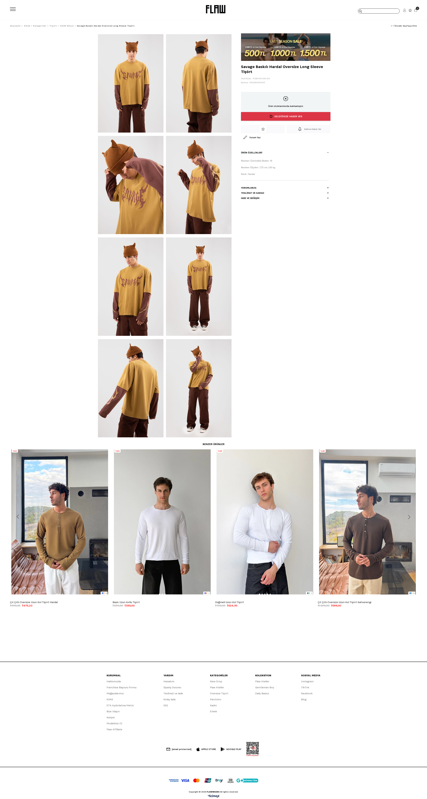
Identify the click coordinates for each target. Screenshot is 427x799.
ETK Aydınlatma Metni (120, 705)
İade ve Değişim (250, 198)
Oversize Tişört (219, 693)
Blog (303, 699)
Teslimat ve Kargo (252, 192)
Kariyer (111, 717)
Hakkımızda (114, 681)
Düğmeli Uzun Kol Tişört (229, 602)
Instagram (307, 681)
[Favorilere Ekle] (263, 129)
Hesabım (168, 681)
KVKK (110, 699)
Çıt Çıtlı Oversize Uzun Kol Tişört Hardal (34, 602)
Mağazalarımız (115, 693)
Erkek (213, 711)
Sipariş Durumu (172, 687)
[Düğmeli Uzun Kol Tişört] (264, 522)
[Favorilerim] (410, 11)
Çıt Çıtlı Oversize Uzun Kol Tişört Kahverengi (344, 602)
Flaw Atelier (217, 687)
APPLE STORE (208, 749)
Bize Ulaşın (113, 711)
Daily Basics (262, 693)
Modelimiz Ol (114, 723)
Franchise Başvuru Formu (121, 687)
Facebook (307, 693)
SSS (165, 705)
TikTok (305, 687)
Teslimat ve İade (173, 693)
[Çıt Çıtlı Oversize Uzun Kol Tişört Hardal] (59, 522)
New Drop (216, 681)
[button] (57, 594)
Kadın (213, 705)
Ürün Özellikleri (251, 152)
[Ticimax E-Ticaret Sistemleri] (214, 796)
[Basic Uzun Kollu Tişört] (162, 522)
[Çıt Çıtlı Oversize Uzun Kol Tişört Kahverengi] (367, 522)
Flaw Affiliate (114, 729)
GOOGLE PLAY (233, 749)
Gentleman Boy (264, 687)
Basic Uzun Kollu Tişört (126, 602)
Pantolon (215, 699)
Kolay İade (169, 699)
